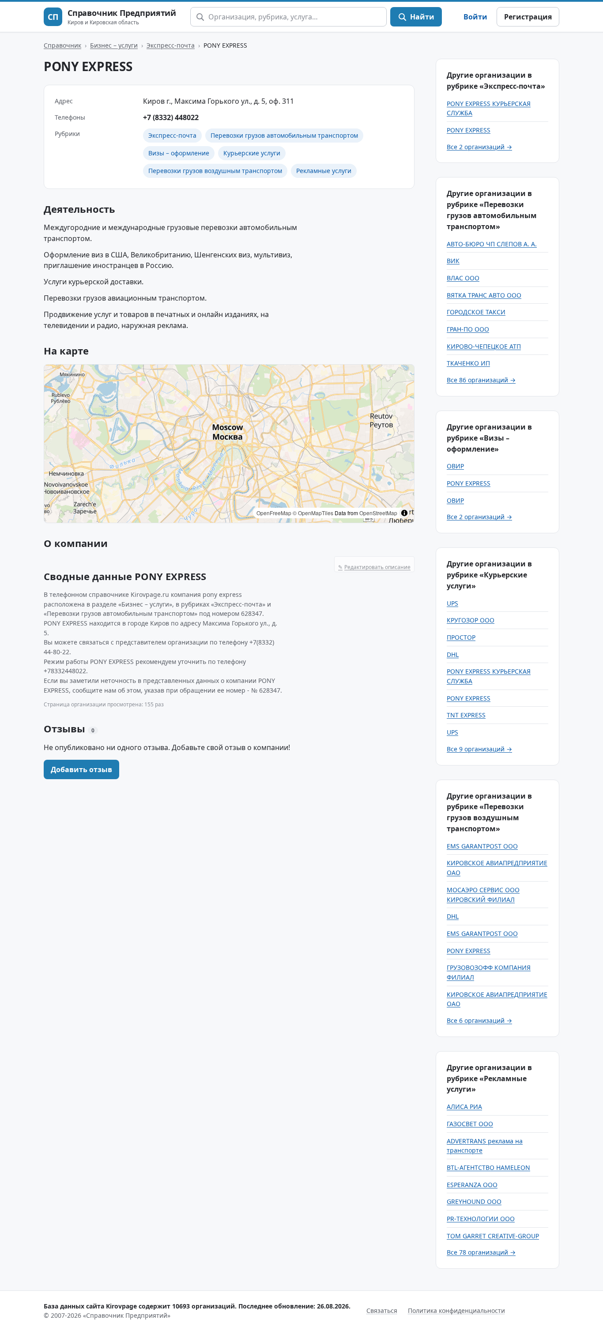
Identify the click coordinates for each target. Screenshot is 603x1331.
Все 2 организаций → (479, 147)
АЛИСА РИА (464, 1106)
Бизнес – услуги (114, 45)
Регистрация (528, 17)
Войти (475, 17)
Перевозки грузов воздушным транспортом (215, 170)
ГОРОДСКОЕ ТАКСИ (476, 312)
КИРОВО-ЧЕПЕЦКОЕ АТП (484, 346)
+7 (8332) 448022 (171, 117)
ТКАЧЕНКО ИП (468, 363)
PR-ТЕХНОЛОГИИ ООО (481, 1218)
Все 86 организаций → (481, 380)
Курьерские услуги (251, 153)
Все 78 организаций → (481, 1252)
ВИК (453, 260)
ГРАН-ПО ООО (468, 329)
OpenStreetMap (378, 513)
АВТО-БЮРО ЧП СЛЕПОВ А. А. (492, 244)
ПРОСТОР (461, 637)
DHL (453, 654)
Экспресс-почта (171, 45)
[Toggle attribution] (404, 513)
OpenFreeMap (273, 513)
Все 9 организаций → (479, 749)
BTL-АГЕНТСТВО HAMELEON (488, 1167)
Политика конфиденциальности (456, 1310)
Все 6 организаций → (479, 1020)
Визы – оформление (178, 153)
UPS (452, 603)
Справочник (62, 45)
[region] (229, 444)
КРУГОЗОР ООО (470, 620)
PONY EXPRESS (468, 130)
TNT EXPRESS (466, 715)
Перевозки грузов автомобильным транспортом (284, 135)
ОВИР (455, 466)
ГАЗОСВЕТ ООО (470, 1124)
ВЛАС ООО (463, 278)
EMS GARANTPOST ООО (482, 846)
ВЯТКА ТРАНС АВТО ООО (484, 295)
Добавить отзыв (81, 769)
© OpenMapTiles (313, 513)
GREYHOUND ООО (474, 1201)
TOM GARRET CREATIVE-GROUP (493, 1236)
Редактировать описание (374, 567)
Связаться (381, 1310)
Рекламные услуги (323, 170)
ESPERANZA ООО (472, 1184)
